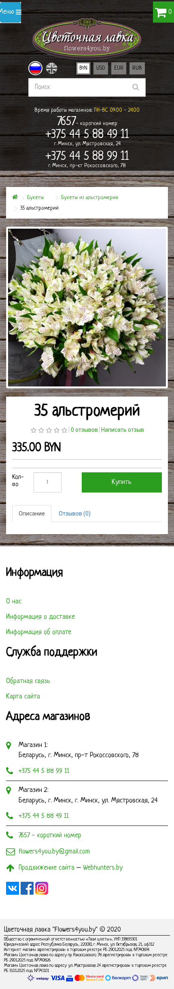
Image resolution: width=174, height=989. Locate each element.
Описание (32, 513)
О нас (13, 601)
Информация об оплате (38, 632)
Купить (122, 482)
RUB (137, 68)
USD (100, 68)
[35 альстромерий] (87, 307)
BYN (83, 68)
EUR (118, 68)
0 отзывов (84, 430)
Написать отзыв (122, 430)
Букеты (35, 198)
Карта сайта (23, 696)
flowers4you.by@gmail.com (54, 851)
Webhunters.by (103, 868)
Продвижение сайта (46, 868)
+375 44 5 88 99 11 (44, 771)
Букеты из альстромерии (89, 198)
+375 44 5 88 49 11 (44, 816)
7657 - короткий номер (50, 835)
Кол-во (18, 481)
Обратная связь (28, 681)
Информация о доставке (40, 617)
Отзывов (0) (75, 513)
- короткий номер (87, 122)
